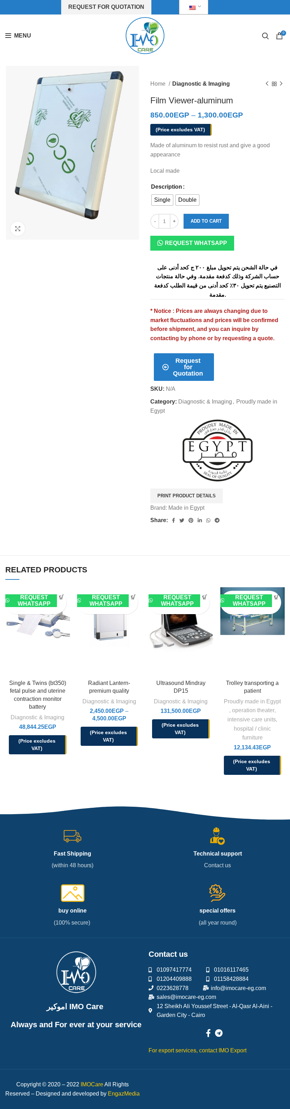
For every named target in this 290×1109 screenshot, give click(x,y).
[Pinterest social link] (191, 520)
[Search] (265, 36)
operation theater (253, 710)
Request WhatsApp (196, 243)
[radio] (162, 200)
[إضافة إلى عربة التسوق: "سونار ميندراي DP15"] (204, 597)
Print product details (186, 495)
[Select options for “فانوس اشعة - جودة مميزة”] (133, 597)
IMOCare (92, 1084)
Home (158, 84)
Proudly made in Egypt (252, 701)
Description (166, 187)
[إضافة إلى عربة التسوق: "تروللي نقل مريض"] (276, 597)
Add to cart (206, 221)
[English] (192, 7)
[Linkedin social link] (200, 520)
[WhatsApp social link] (208, 520)
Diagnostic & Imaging (201, 84)
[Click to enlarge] (18, 229)
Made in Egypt (186, 508)
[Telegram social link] (217, 520)
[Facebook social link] (173, 520)
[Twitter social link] (181, 520)
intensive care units (251, 719)
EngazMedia (124, 1094)
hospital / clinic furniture (252, 733)
